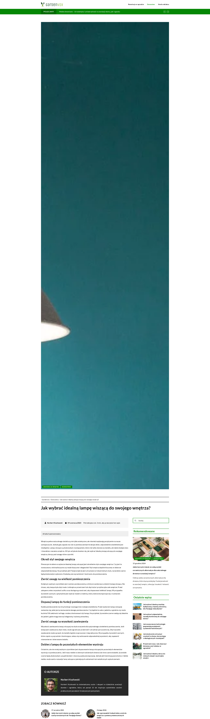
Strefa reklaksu (163, 4)
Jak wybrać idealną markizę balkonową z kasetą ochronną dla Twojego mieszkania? (154, 606)
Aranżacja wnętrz (51, 487)
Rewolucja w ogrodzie (136, 4)
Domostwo (151, 4)
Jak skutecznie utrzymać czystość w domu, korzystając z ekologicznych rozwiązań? (154, 636)
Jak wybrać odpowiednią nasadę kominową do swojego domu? (154, 616)
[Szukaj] (135, 520)
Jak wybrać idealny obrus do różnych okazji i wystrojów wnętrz (154, 656)
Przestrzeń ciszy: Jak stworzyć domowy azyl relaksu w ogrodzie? (154, 646)
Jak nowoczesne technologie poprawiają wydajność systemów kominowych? (154, 626)
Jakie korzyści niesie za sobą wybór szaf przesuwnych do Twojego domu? (66, 714)
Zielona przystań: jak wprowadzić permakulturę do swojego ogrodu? (85, 12)
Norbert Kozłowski (55, 523)
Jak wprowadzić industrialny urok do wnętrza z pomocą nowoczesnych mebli (112, 715)
